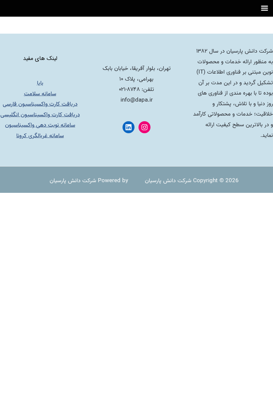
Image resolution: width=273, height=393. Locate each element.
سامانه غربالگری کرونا (40, 135)
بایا (40, 83)
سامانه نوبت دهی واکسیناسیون (40, 125)
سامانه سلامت (40, 93)
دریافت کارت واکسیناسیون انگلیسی (40, 114)
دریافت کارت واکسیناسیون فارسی (40, 104)
